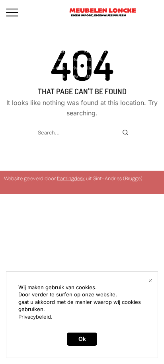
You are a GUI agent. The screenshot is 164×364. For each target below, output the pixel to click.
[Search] (125, 132)
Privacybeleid (34, 316)
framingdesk (71, 178)
